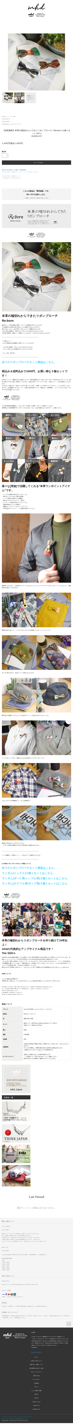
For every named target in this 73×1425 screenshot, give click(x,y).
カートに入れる (38, 162)
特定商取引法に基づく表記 (36, 1368)
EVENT (36, 1398)
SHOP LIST (36, 1405)
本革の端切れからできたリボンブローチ (11, 124)
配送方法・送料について (36, 1364)
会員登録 (36, 1383)
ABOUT (36, 1394)
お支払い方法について (36, 1360)
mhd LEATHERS (6, 121)
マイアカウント (37, 1379)
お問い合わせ (36, 1375)
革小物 (3, 116)
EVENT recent (36, 1401)
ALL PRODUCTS (6, 119)
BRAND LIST (36, 1409)
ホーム (36, 1357)
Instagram (34, 1347)
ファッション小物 (11, 116)
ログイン (36, 1386)
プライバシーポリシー (36, 1372)
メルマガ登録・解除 (36, 1390)
